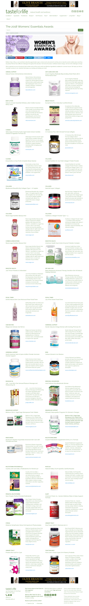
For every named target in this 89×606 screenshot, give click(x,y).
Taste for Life (30, 603)
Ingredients (16, 15)
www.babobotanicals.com (72, 288)
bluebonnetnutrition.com (32, 204)
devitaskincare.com (30, 315)
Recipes (31, 15)
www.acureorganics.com (71, 93)
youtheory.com (69, 230)
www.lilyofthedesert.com (71, 315)
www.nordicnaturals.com (71, 343)
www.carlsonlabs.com (71, 370)
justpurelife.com (30, 402)
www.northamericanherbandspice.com (35, 370)
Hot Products (39, 15)
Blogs (78, 15)
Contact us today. (29, 598)
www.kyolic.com (30, 149)
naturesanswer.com (31, 120)
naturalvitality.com (70, 483)
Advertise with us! (10, 599)
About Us (8, 597)
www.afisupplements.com (72, 515)
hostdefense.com (69, 401)
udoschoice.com (69, 568)
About (8, 19)
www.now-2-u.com (70, 544)
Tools (45, 15)
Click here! (27, 592)
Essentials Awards (14, 33)
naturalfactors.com (30, 90)
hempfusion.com (30, 544)
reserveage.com (30, 235)
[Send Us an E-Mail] (9, 595)
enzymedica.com (30, 175)
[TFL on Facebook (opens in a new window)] (73, 11)
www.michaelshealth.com (71, 426)
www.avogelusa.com (31, 426)
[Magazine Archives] (82, 11)
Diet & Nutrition (53, 15)
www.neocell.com (69, 202)
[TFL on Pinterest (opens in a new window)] (78, 11)
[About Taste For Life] (80, 11)
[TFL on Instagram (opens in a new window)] (75, 11)
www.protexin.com (30, 570)
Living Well (71, 15)
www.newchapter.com (31, 513)
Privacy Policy (48, 596)
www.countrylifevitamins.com (33, 486)
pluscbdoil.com (69, 147)
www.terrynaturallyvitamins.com (73, 120)
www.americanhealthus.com (72, 257)
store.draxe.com (69, 175)
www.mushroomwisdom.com (33, 457)
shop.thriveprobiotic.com (32, 286)
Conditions (8, 15)
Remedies (39, 603)
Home (7, 33)
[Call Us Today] (7, 595)
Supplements (63, 15)
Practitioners (24, 15)
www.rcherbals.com (31, 341)
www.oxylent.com (69, 454)
